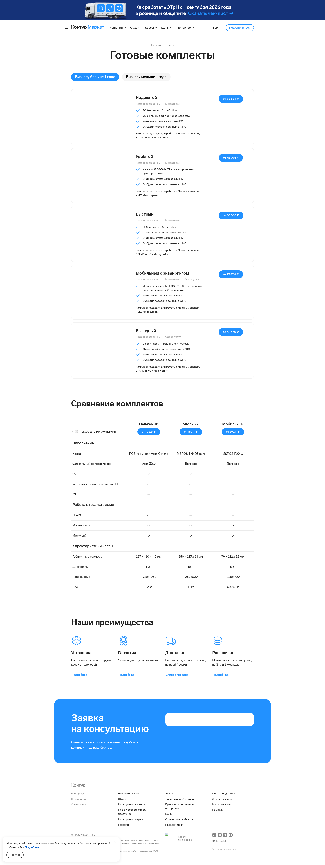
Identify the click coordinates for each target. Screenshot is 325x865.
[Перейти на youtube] (220, 835)
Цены (168, 814)
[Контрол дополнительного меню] (66, 27)
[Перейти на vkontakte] (214, 835)
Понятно (14, 854)
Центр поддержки (223, 793)
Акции (169, 793)
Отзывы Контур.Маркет (179, 819)
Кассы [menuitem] (150, 27)
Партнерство (79, 799)
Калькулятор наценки (131, 804)
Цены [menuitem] (165, 27)
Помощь (217, 809)
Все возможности (129, 793)
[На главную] (78, 785)
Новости (123, 824)
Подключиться (240, 27)
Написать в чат (221, 804)
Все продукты (79, 793)
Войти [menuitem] (217, 27)
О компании (78, 804)
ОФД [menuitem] (134, 27)
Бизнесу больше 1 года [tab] (95, 77)
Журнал (123, 799)
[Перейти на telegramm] (225, 835)
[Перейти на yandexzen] (231, 835)
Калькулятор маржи (130, 819)
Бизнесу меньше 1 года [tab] (146, 77)
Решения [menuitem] (116, 27)
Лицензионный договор (180, 799)
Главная (156, 45)
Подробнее (79, 675)
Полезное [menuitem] (184, 27)
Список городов (177, 675)
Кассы (170, 45)
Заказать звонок (222, 799)
